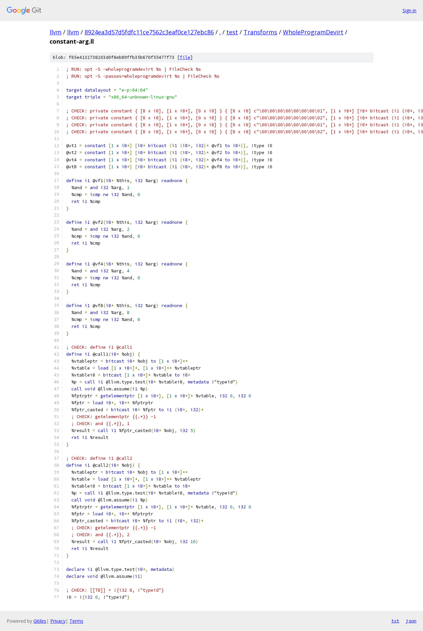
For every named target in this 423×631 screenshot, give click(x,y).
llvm (55, 32)
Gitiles (39, 621)
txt (395, 621)
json (411, 621)
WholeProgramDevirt (313, 32)
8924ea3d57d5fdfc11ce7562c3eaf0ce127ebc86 (149, 32)
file (185, 57)
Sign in (409, 10)
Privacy (57, 621)
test (232, 32)
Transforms (260, 32)
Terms (76, 621)
